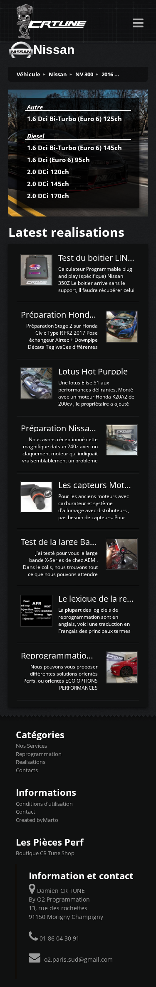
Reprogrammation (39, 754)
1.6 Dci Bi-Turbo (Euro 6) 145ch (74, 147)
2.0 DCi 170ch (48, 196)
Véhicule (28, 74)
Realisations (30, 762)
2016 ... (110, 74)
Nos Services (31, 745)
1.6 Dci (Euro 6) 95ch (58, 160)
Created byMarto (37, 820)
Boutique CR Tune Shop (45, 853)
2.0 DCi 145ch (48, 184)
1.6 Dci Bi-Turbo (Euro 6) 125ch (74, 118)
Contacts (27, 770)
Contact (25, 811)
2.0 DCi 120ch (48, 172)
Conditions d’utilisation (44, 803)
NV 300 (84, 74)
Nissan (58, 74)
